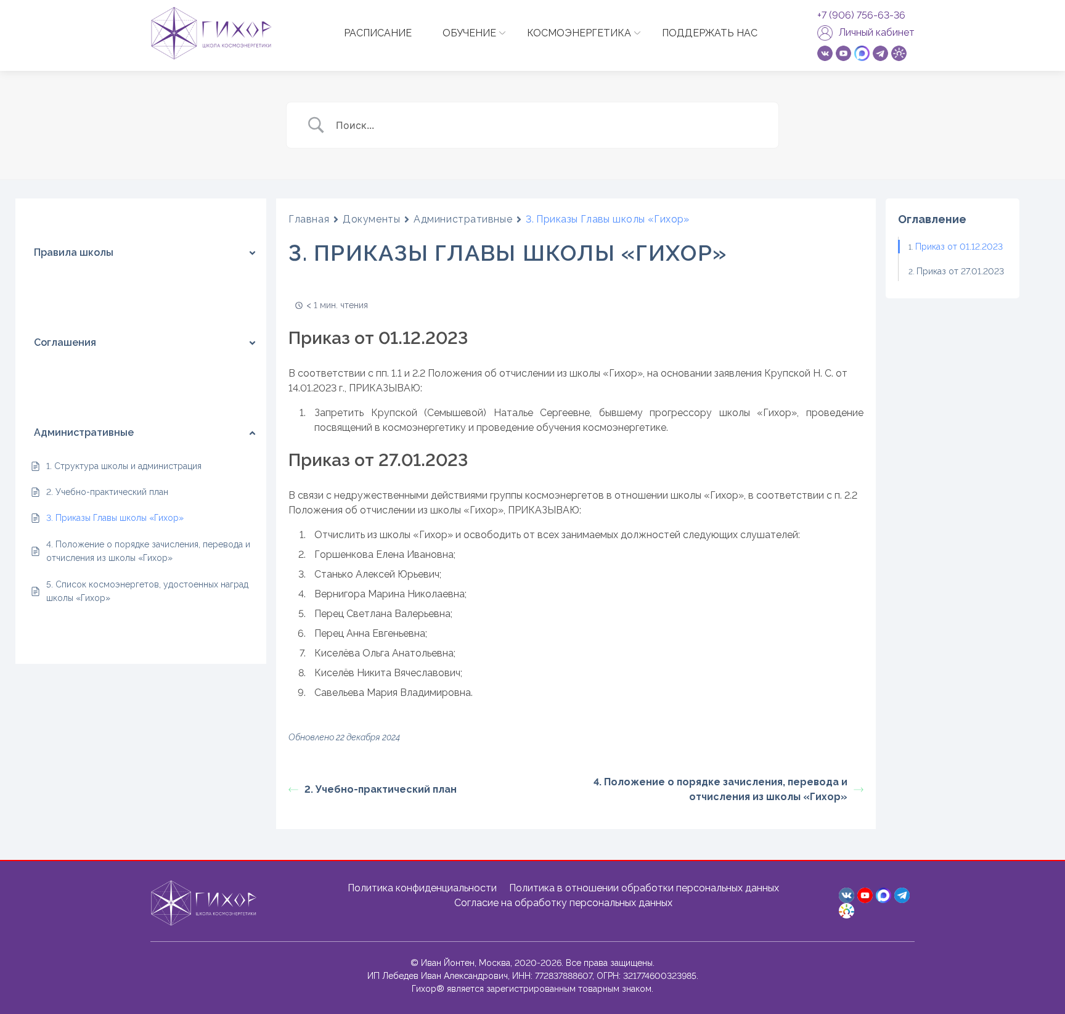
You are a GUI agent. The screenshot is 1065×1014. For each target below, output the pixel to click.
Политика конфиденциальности (422, 888)
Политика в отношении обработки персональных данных (644, 888)
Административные (463, 219)
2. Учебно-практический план (380, 789)
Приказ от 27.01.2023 (960, 271)
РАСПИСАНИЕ (378, 33)
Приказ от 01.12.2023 (959, 246)
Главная (308, 219)
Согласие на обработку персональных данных (563, 903)
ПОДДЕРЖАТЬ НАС (709, 33)
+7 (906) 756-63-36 (861, 15)
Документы (371, 219)
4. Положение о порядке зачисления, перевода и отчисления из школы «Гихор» (720, 789)
